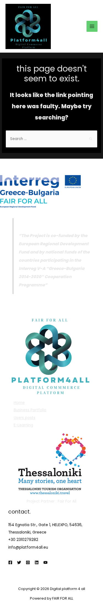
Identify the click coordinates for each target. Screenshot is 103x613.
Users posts (24, 417)
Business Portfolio (30, 410)
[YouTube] (45, 562)
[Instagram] (28, 562)
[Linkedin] (37, 562)
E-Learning (23, 425)
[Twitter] (19, 562)
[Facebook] (10, 562)
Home (19, 402)
